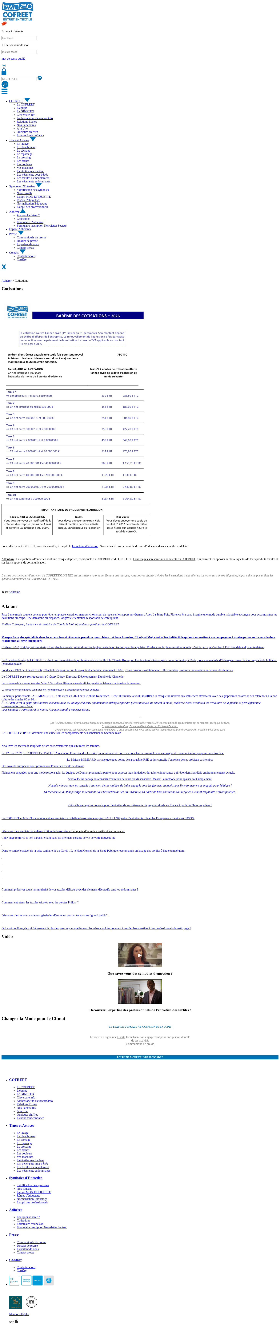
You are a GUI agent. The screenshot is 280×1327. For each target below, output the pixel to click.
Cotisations (23, 218)
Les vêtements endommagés (33, 181)
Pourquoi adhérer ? (28, 215)
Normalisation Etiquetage (32, 203)
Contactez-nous (26, 256)
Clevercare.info (26, 114)
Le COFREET (26, 104)
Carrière (21, 259)
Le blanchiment (26, 147)
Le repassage (24, 154)
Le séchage (23, 150)
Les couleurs (24, 164)
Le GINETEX (25, 111)
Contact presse (25, 247)
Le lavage (23, 143)
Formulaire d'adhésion (30, 222)
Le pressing (24, 157)
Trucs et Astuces (19, 140)
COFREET (16, 101)
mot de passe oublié (13, 58)
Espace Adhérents (20, 229)
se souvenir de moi (17, 45)
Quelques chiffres (27, 131)
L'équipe (22, 108)
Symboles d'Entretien (22, 186)
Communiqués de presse (31, 237)
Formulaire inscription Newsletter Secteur (42, 225)
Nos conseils (24, 193)
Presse (13, 234)
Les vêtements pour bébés (32, 174)
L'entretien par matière (30, 171)
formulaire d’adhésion (85, 546)
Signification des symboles (33, 189)
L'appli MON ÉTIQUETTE (34, 196)
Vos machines (25, 167)
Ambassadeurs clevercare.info (35, 118)
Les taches (23, 160)
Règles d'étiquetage (28, 200)
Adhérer (14, 211)
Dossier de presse (27, 240)
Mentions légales (19, 1314)
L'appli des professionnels (32, 207)
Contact (13, 252)
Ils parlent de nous (28, 244)
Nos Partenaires (26, 125)
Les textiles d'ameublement (33, 178)
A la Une (22, 128)
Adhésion (14, 591)
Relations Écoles (27, 121)
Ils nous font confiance (30, 135)
